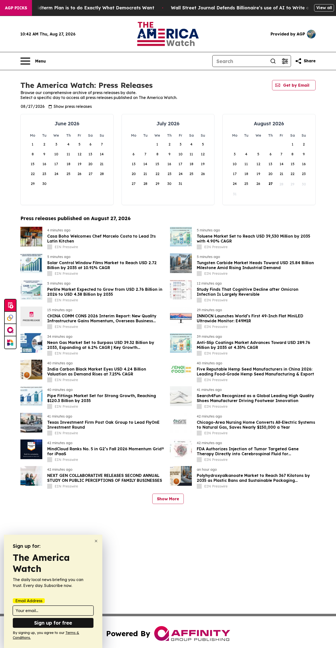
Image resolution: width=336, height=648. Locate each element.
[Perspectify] (10, 318)
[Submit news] (10, 305)
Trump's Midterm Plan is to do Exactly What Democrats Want (84, 8)
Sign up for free (53, 623)
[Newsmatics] (10, 342)
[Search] (273, 61)
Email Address (28, 600)
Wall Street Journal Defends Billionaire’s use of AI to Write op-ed (245, 8)
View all (324, 7)
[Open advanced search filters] (285, 61)
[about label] (49, 246)
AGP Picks (16, 7)
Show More (168, 498)
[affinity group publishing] (10, 330)
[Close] (96, 541)
